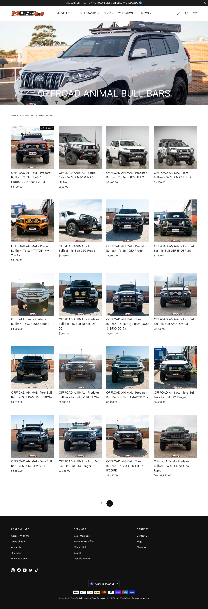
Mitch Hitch (80, 547)
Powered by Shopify (140, 598)
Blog (139, 541)
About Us (16, 547)
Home (13, 115)
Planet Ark (142, 547)
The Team (16, 553)
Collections (24, 115)
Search (77, 553)
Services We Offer (84, 541)
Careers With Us (20, 536)
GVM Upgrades (82, 536)
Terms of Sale (18, 541)
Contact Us (142, 536)
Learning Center (19, 558)
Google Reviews (83, 558)
